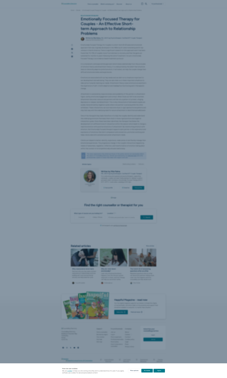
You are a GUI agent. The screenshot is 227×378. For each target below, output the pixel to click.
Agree (159, 370)
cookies (69, 371)
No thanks (147, 370)
